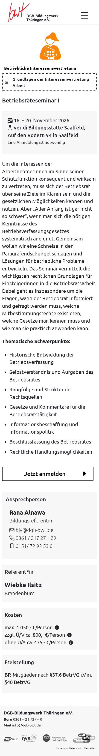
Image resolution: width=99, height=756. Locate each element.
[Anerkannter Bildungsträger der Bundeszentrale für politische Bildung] (55, 737)
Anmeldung (27, 142)
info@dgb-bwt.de (26, 725)
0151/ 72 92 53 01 (35, 546)
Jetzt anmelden (45, 473)
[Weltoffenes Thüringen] (84, 737)
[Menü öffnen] (85, 16)
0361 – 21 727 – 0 (27, 719)
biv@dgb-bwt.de (34, 530)
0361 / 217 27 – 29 (36, 538)
